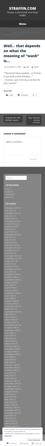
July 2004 (9, 357)
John (27, 67)
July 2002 (9, 394)
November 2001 (11, 413)
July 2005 (9, 333)
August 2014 (10, 226)
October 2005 (10, 328)
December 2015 (11, 213)
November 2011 (11, 256)
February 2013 (11, 245)
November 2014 (11, 221)
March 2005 (10, 344)
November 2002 (11, 384)
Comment (33, 159)
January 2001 (10, 426)
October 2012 (10, 251)
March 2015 (10, 219)
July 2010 (9, 272)
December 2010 (11, 269)
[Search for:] (16, 178)
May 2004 (9, 362)
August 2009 (10, 282)
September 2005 (12, 330)
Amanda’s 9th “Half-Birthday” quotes (13, 119)
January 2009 (10, 290)
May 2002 (9, 400)
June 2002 (9, 397)
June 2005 (9, 336)
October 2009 (10, 277)
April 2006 (9, 317)
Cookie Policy (8, 436)
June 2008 (9, 296)
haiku (7, 192)
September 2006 (12, 312)
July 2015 (9, 216)
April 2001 (9, 421)
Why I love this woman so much (34, 120)
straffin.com (22, 8)
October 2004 (10, 352)
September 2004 (12, 354)
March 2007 (10, 309)
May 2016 (9, 211)
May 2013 (9, 240)
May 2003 (9, 376)
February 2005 (11, 346)
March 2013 (10, 243)
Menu (22, 24)
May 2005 (9, 338)
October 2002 (10, 386)
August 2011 (10, 261)
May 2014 (9, 229)
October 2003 (10, 370)
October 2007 (10, 304)
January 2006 (10, 322)
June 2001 (9, 415)
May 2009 (9, 285)
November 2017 (11, 208)
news (7, 197)
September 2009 (12, 280)
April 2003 (9, 378)
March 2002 (10, 405)
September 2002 (12, 389)
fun (6, 189)
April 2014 (9, 232)
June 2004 (9, 360)
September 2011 (12, 258)
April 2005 (9, 341)
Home (6, 32)
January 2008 (10, 301)
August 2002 (10, 392)
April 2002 (9, 402)
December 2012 (11, 248)
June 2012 (9, 253)
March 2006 (10, 320)
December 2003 (11, 368)
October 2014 (10, 224)
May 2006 (9, 314)
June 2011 (9, 264)
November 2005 (11, 325)
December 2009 (11, 274)
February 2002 (11, 408)
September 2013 (12, 235)
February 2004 (11, 365)
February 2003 (11, 381)
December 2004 (11, 349)
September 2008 (12, 293)
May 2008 (9, 298)
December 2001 (11, 410)
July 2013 (9, 237)
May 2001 (9, 418)
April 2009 (9, 288)
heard (36, 67)
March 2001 (10, 423)
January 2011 (10, 266)
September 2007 (12, 306)
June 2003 (9, 373)
